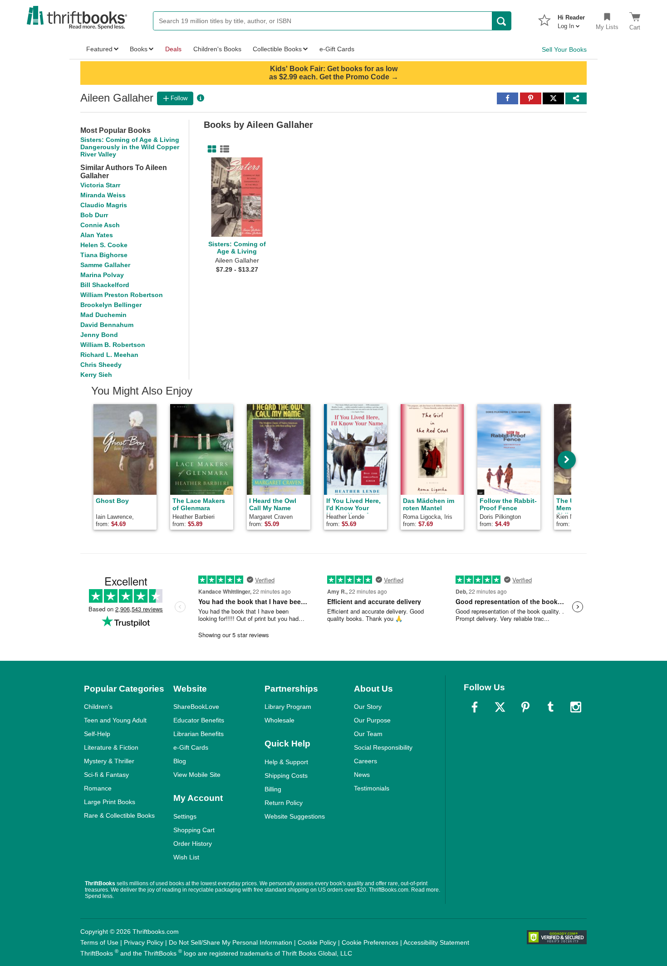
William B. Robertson (112, 344)
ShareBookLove (196, 706)
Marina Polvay (102, 274)
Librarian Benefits (198, 733)
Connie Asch (100, 225)
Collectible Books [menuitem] (277, 49)
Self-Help (97, 733)
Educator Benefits (198, 720)
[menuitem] (571, 19)
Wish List (186, 857)
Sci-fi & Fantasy (106, 774)
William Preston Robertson (121, 294)
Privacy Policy (143, 942)
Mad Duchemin (103, 314)
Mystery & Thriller (109, 761)
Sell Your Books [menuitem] (564, 49)
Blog (179, 761)
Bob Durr (94, 215)
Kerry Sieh (96, 374)
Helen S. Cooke (104, 245)
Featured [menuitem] (99, 49)
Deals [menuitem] (173, 49)
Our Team (368, 733)
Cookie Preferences (370, 942)
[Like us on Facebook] (475, 707)
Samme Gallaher (105, 264)
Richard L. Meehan (109, 354)
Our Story (368, 706)
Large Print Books (109, 801)
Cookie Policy (317, 942)
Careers (365, 761)
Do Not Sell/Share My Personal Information (230, 942)
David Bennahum (106, 324)
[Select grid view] (210, 149)
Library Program (288, 706)
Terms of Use (99, 942)
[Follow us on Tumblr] (550, 707)
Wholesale (279, 720)
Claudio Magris (103, 205)
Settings (184, 816)
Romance (98, 788)
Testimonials (371, 788)
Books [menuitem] (138, 49)
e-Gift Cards (190, 747)
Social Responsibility (383, 747)
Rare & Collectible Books (119, 815)
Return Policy (284, 802)
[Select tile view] (222, 149)
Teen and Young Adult (115, 720)
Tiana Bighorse (104, 255)
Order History (192, 843)
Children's (98, 706)
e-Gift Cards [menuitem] (336, 49)
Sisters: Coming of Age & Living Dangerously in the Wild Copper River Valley (129, 147)
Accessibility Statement (436, 942)
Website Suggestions (295, 816)
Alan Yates (96, 235)
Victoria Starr (100, 185)
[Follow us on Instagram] (576, 707)
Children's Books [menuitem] (217, 49)
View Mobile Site (197, 774)
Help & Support (286, 762)
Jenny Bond (99, 334)
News (362, 774)
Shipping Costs (286, 775)
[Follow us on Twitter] (500, 707)
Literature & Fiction (111, 747)
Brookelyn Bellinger (111, 304)
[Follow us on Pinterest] (525, 707)
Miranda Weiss (103, 195)
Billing (273, 789)
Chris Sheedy (101, 364)
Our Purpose (372, 720)
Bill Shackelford (104, 284)
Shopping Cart (194, 830)
